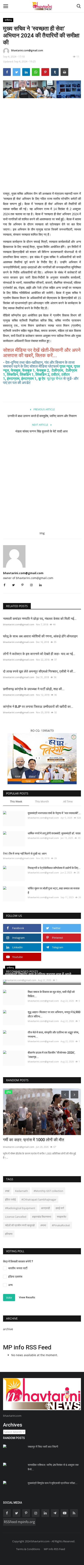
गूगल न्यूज (65, 366)
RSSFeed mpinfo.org (19, 1522)
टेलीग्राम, (58, 370)
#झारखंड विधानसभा (41, 1216)
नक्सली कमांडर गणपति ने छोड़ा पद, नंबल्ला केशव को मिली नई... (39, 619)
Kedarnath (21, 1191)
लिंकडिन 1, (27, 374)
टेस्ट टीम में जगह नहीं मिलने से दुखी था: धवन (24, 853)
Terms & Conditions (28, 1549)
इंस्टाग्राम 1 (28, 378)
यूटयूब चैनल (55, 378)
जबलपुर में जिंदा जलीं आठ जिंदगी (43, 1446)
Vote (9, 1297)
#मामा (43, 1225)
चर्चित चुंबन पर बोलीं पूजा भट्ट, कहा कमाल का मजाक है (54, 890)
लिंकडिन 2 (42, 374)
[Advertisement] (42, 147)
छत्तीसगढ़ (8, 19)
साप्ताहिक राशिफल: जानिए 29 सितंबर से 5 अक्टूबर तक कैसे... (53, 1467)
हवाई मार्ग (60, 1208)
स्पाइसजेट (61, 1216)
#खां (7, 1191)
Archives (12, 1425)
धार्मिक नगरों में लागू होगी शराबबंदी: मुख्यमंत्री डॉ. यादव (54, 833)
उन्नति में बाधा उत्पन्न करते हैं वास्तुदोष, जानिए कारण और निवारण (42, 416)
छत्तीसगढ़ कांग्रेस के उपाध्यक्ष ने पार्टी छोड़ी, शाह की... (33, 689)
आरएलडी (45, 1208)
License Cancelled (15, 1216)
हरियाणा (8, 1234)
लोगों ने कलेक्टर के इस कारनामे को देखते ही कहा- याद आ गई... (39, 654)
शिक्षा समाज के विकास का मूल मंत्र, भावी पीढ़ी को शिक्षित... (51, 994)
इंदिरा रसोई (10, 1199)
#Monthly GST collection (48, 1191)
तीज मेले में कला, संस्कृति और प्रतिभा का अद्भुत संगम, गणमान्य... (53, 1034)
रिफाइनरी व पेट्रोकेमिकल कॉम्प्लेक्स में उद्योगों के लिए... (54, 868)
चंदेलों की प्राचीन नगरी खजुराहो (20, 1225)
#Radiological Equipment (20, 1208)
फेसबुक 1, (29, 370)
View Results (27, 1297)
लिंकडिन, (13, 374)
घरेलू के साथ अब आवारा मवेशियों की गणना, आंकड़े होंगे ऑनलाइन (40, 636)
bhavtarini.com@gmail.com (27, 50)
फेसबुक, (16, 370)
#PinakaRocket (61, 1225)
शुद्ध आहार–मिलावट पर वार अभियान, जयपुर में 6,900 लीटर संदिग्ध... (54, 1014)
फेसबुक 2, (43, 370)
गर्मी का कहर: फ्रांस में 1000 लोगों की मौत (33, 1139)
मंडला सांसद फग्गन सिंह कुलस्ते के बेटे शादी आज (42, 431)
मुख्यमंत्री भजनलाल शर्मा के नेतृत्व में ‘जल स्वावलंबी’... (54, 813)
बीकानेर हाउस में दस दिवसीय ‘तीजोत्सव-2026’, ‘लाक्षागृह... (51, 1055)
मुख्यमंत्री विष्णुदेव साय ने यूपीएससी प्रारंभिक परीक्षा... (52, 1483)
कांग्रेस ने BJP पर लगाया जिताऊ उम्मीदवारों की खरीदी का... (38, 707)
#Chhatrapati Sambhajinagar (38, 1199)
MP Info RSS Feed (54, 1549)
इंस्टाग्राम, (13, 378)
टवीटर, (56, 374)
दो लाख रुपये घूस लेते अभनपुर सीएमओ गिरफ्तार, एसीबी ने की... (39, 671)
